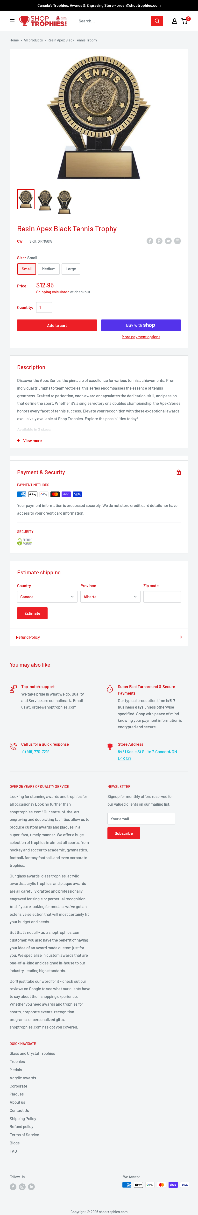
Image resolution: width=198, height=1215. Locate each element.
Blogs (15, 1142)
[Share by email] (177, 241)
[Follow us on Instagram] (22, 1186)
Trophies (17, 1061)
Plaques (17, 1093)
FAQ (13, 1151)
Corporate (18, 1085)
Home (14, 40)
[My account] (174, 21)
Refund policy (21, 1126)
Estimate (32, 613)
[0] (184, 21)
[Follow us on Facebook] (13, 1186)
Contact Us (19, 1110)
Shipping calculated (53, 291)
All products (33, 40)
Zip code (151, 585)
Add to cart (57, 325)
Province (88, 585)
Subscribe (124, 833)
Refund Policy (28, 637)
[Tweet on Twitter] (168, 241)
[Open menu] (12, 21)
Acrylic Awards (23, 1077)
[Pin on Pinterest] (159, 241)
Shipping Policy (23, 1118)
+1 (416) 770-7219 (35, 751)
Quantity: (25, 307)
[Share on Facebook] (150, 241)
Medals (16, 1069)
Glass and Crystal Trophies (32, 1053)
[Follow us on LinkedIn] (31, 1186)
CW (19, 241)
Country (24, 585)
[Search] (157, 21)
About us (17, 1102)
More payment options (141, 336)
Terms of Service (24, 1134)
